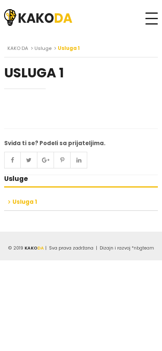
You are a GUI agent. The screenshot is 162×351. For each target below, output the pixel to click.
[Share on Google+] (45, 160)
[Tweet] (29, 160)
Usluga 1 (24, 202)
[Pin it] (62, 160)
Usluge (43, 48)
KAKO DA (17, 48)
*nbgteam (143, 248)
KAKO (34, 248)
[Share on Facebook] (12, 160)
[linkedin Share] (79, 160)
